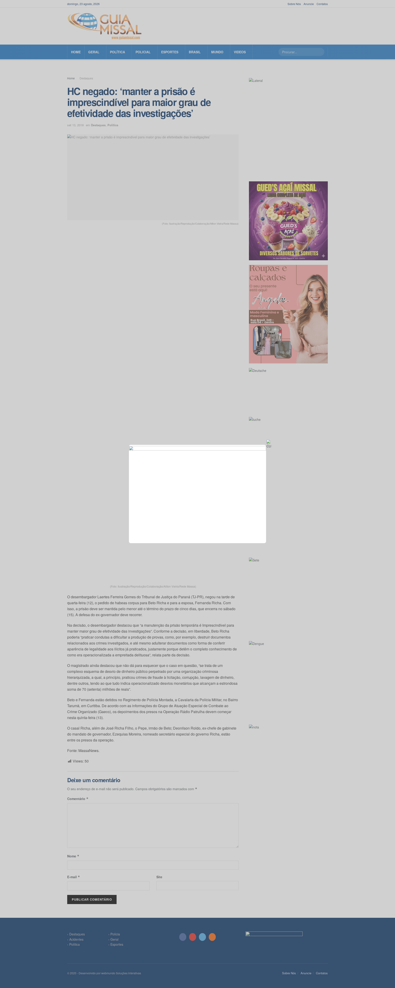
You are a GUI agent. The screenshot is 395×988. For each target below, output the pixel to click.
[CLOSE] (269, 444)
